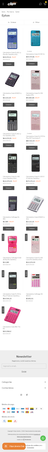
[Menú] (3, 4)
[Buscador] (40, 4)
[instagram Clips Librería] (21, 395)
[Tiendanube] (24, 440)
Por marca (10, 12)
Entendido (30, 447)
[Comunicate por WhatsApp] (43, 438)
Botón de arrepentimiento (24, 436)
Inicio (3, 12)
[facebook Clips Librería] (27, 395)
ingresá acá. (37, 434)
